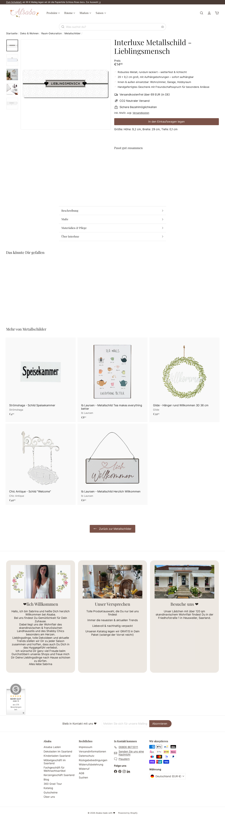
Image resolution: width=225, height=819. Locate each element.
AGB (81, 773)
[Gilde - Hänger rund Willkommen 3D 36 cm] (184, 378)
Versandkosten (141, 112)
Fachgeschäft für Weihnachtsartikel (55, 769)
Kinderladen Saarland (57, 755)
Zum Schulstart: (14, 2)
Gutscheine (51, 792)
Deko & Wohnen (29, 33)
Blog (46, 779)
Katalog (48, 788)
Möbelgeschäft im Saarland (55, 762)
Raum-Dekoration (51, 33)
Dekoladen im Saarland (58, 751)
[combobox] (112, 26)
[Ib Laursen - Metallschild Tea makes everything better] (112, 379)
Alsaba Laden (52, 747)
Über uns (49, 796)
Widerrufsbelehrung (91, 764)
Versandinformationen (92, 751)
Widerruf (84, 768)
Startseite (11, 33)
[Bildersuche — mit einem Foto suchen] (162, 27)
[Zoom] (66, 84)
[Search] (63, 26)
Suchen (83, 777)
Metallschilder (72, 33)
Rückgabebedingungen (93, 760)
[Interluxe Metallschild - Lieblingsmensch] (166, 163)
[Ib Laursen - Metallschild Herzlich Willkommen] (112, 464)
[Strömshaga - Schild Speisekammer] (40, 378)
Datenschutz (86, 755)
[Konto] (209, 13)
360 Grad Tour (53, 783)
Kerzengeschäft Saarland (59, 775)
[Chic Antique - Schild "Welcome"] (40, 464)
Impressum (85, 747)
